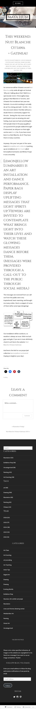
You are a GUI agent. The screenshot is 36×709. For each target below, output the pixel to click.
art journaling (7, 560)
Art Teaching (7, 565)
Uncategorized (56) (9, 467)
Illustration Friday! (18, 426)
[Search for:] (18, 448)
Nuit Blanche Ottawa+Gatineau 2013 (17, 431)
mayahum (28, 60)
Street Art (6, 623)
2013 (11, 64)
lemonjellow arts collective (17, 146)
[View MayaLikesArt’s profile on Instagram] (17, 697)
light (15, 68)
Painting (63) (7, 502)
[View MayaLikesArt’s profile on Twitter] (14, 697)
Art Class (6, 550)
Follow (8, 686)
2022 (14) (6, 537)
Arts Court (27, 64)
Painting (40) (7, 472)
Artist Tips (6, 570)
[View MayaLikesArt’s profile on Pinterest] (21, 697)
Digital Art (6, 574)
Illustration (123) (8, 458)
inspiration (26, 66)
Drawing (6, 579)
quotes (16, 70)
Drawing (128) (7, 492)
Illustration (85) (8, 497)
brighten (9, 66)
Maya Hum (18, 17)
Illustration (6, 604)
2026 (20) (6, 517)
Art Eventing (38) (8, 477)
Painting (6, 618)
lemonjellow (9, 68)
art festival (19, 64)
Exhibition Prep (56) (9, 462)
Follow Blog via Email (18, 663)
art (14, 64)
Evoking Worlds (8, 589)
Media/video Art (8, 613)
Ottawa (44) (7, 507)
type (20, 70)
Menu (19, 3)
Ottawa (28, 68)
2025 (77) (6, 522)
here (13, 132)
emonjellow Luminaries (20, 353)
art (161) (5, 488)
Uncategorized (8, 628)
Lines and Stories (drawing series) (13, 609)
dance (14, 66)
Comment (27, 415)
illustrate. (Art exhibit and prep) (13, 599)
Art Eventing (16, 62)
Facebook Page (18, 640)
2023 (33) (6, 532)
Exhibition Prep (25, 62)
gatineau (19, 66)
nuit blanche (21, 68)
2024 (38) (6, 527)
